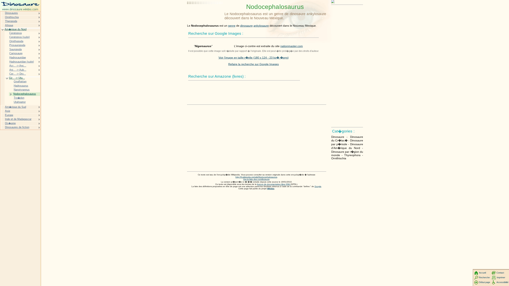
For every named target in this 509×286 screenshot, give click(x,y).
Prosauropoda (17, 45)
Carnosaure (15, 53)
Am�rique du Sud (15, 106)
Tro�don (19, 97)
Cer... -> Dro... (17, 73)
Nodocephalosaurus (24, 93)
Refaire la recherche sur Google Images (253, 64)
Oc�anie (10, 123)
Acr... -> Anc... (17, 65)
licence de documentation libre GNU (274, 184)
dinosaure (246, 25)
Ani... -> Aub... (17, 69)
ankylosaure (261, 25)
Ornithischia (12, 17)
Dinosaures (11, 13)
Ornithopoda (16, 41)
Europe (9, 115)
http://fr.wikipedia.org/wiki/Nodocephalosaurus (256, 177)
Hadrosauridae (17, 57)
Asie (7, 110)
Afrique (9, 25)
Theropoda (11, 21)
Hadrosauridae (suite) (21, 61)
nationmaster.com (291, 46)
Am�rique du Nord (15, 29)
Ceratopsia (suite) (19, 37)
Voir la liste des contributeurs (256, 179)
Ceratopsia (15, 33)
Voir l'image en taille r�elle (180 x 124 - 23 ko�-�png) (254, 57)
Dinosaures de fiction (17, 127)
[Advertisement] (205, 13)
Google (318, 186)
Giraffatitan (20, 81)
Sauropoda (15, 49)
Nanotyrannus (22, 89)
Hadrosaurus (21, 85)
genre (231, 25)
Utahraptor (20, 101)
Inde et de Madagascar (18, 119)
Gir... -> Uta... (17, 77)
